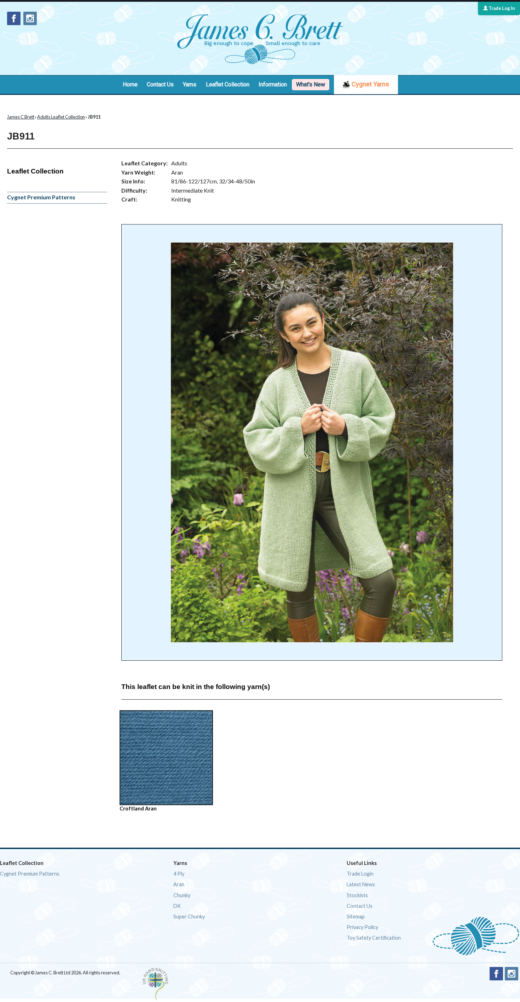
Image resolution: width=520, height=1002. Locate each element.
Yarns (189, 84)
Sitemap (356, 916)
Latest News (361, 884)
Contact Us (160, 84)
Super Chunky (189, 916)
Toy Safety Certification (374, 938)
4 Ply (178, 874)
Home (130, 84)
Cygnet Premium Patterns (41, 197)
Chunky (181, 895)
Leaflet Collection (227, 84)
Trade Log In (501, 8)
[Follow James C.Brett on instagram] (30, 18)
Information (273, 84)
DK (177, 906)
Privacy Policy (362, 927)
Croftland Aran (138, 808)
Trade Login (360, 874)
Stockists (357, 895)
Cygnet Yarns (370, 84)
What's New (310, 84)
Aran (178, 884)
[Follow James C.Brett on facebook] (14, 18)
